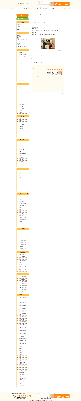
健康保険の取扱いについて (23, 54)
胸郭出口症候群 (21, 145)
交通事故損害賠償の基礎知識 (23, 341)
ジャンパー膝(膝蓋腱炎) (22, 244)
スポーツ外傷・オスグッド (23, 248)
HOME (16, 8)
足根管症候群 (21, 215)
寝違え (20, 118)
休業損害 (20, 383)
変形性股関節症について (23, 197)
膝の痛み (20, 376)
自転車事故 (20, 350)
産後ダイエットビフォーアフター (23, 267)
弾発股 (20, 199)
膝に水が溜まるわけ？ (22, 203)
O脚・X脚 (20, 264)
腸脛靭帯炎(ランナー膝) (22, 242)
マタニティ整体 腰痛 (22, 279)
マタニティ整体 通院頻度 (23, 285)
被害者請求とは (21, 385)
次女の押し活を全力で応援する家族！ (22, 37)
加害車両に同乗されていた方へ (23, 331)
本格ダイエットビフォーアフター (23, 270)
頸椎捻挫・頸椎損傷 (22, 372)
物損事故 (20, 354)
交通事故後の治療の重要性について (23, 300)
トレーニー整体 (21, 106)
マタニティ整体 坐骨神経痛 (23, 281)
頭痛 (19, 122)
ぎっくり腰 (20, 173)
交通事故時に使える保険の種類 (23, 303)
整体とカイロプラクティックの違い (23, 78)
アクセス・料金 (35, 8)
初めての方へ (26, 8)
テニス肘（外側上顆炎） (23, 240)
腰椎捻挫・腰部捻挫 (22, 374)
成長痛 (20, 262)
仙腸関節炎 (20, 175)
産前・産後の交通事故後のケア (23, 366)
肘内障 (20, 155)
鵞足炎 (20, 207)
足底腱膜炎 (20, 221)
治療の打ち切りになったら (23, 336)
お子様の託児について (22, 58)
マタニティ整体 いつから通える (23, 277)
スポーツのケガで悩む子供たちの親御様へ (23, 63)
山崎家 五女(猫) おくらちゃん (22, 39)
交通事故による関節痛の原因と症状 (23, 379)
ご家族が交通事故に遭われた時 (23, 322)
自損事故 (20, 356)
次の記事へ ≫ (60, 50)
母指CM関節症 (21, 161)
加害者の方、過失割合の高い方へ (23, 334)
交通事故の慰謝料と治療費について (23, 317)
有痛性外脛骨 (21, 223)
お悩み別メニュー (55, 8)
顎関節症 (20, 120)
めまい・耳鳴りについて (23, 256)
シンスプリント (21, 246)
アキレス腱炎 (21, 213)
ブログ (65, 8)
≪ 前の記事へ (35, 50)
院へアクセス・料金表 (22, 56)
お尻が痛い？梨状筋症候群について (23, 187)
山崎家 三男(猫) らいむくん (22, 44)
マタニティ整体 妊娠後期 (23, 287)
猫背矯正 (20, 112)
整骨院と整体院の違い (22, 80)
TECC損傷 (20, 163)
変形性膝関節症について (23, 201)
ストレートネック (21, 124)
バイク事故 (20, 348)
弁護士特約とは (21, 319)
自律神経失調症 (21, 254)
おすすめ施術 (45, 8)
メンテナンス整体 (21, 108)
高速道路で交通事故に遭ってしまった (23, 363)
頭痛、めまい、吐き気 (22, 370)
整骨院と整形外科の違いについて (23, 314)
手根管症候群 (21, 159)
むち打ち (20, 368)
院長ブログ (24, 18)
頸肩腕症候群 (21, 128)
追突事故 (20, 360)
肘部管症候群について (22, 153)
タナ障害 (20, 209)
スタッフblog (19, 29)
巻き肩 (20, 151)
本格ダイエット (21, 102)
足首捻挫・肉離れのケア (23, 219)
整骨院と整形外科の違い (23, 75)
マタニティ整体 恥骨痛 (22, 283)
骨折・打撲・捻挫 (21, 381)
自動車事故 (20, 346)
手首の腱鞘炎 (21, 157)
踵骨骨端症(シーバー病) (22, 217)
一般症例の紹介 (19, 26)
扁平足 (20, 211)
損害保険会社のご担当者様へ (23, 70)
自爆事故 (20, 358)
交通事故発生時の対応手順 (23, 297)
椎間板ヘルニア (21, 177)
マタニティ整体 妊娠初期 (23, 289)
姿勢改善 (20, 110)
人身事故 (20, 352)
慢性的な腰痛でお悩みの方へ (23, 92)
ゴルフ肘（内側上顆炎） (23, 238)
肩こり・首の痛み (21, 130)
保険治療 (20, 86)
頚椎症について (21, 126)
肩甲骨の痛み (21, 132)
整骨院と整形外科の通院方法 (23, 309)
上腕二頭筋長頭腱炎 (22, 147)
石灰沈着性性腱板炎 (22, 149)
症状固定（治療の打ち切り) (23, 338)
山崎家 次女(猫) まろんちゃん (22, 46)
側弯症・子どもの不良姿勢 (23, 260)
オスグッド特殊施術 (22, 104)
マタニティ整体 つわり (22, 291)
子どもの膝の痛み (21, 205)
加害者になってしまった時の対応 (23, 328)
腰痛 (19, 171)
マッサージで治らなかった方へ (23, 73)
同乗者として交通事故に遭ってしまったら (23, 344)
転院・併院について (22, 311)
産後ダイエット (21, 100)
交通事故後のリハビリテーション (23, 325)
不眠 (19, 258)
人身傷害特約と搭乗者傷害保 (23, 306)
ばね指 (20, 165)
